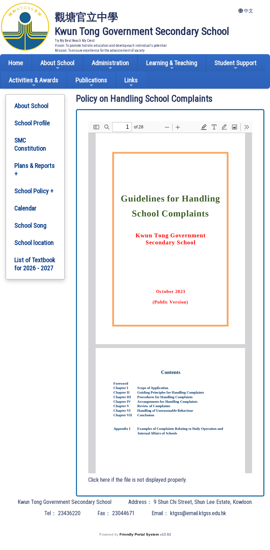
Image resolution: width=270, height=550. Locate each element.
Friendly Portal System (140, 534)
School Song (30, 225)
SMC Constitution (30, 144)
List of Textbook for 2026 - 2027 (34, 264)
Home (15, 63)
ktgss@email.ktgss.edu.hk (198, 513)
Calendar (25, 208)
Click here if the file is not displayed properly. (137, 479)
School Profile (32, 123)
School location (34, 242)
